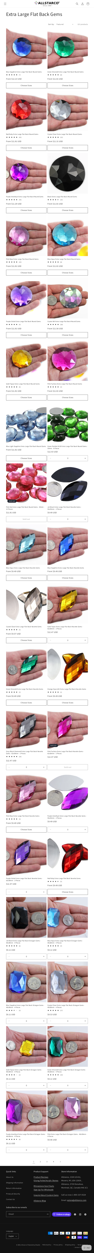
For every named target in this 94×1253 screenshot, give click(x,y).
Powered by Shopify (34, 1245)
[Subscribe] (47, 1214)
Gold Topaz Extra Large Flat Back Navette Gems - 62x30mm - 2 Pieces (65, 628)
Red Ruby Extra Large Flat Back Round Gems (22, 134)
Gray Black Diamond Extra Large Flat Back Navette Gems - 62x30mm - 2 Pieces (24, 752)
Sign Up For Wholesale (43, 1189)
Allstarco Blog (40, 1200)
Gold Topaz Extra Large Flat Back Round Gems (23, 384)
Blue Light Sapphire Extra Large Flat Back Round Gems (26, 446)
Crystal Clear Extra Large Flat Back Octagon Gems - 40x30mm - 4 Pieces (66, 1006)
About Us (9, 1177)
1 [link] (33, 1161)
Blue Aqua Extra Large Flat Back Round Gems (63, 259)
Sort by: (51, 24)
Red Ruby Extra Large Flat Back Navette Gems (64, 878)
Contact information (81, 1247)
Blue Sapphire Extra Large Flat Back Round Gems (24, 72)
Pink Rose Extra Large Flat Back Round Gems (22, 259)
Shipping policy (70, 1245)
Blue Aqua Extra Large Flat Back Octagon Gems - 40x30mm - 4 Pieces (65, 942)
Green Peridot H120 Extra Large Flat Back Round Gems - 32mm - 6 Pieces (67, 447)
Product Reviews (41, 1177)
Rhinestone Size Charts (44, 1186)
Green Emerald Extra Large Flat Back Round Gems (65, 72)
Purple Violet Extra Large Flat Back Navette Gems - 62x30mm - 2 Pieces (24, 879)
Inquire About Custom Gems (46, 1195)
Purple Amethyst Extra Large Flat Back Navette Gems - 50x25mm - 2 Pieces (67, 817)
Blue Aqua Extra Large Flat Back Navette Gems (23, 568)
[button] (5, 4)
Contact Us (10, 1199)
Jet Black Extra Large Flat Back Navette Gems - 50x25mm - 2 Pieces (64, 508)
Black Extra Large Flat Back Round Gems (62, 197)
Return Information (14, 1188)
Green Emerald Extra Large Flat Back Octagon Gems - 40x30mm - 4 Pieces (66, 1071)
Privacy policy (58, 1245)
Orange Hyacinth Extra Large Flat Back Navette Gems (66, 689)
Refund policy (46, 1245)
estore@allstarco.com (76, 1200)
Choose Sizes (26, 85)
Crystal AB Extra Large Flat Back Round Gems (63, 321)
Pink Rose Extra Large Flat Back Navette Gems (22, 816)
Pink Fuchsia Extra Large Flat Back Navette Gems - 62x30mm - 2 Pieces (65, 752)
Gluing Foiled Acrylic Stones (46, 1180)
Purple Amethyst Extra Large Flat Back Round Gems (24, 197)
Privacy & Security (13, 1194)
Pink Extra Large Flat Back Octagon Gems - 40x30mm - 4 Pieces (67, 1135)
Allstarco (24, 1245)
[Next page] (60, 1161)
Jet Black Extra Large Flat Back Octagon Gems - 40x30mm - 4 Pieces (23, 942)
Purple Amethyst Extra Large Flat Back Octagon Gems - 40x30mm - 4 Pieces (26, 1135)
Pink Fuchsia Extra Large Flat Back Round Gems (64, 384)
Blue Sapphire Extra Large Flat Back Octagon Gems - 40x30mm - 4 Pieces (25, 1006)
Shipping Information (14, 1183)
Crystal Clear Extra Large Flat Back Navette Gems (23, 627)
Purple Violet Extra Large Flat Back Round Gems (23, 321)
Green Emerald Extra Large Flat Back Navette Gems (24, 689)
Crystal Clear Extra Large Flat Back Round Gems (64, 134)
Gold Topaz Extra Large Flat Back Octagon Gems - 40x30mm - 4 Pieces (24, 1071)
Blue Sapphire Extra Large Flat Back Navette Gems (65, 568)
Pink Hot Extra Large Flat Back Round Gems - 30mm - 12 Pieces (25, 508)
